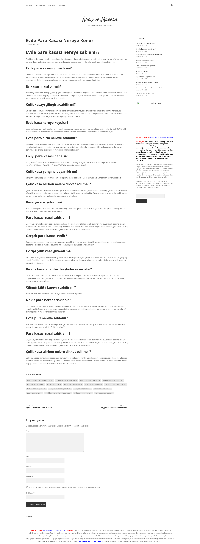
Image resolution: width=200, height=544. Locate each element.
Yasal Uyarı (51, 6)
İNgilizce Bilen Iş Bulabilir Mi (114, 407)
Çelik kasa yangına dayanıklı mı (67, 380)
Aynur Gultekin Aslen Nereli (39, 407)
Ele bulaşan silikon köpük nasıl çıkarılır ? (148, 88)
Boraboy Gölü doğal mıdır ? (145, 60)
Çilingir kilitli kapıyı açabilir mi (112, 380)
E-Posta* (29, 467)
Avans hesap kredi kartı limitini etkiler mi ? (149, 55)
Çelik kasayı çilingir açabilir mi (90, 380)
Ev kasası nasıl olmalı (54, 385)
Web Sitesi (29, 477)
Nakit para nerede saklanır (83, 393)
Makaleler (36, 374)
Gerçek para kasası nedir (102, 389)
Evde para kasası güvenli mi (36, 389)
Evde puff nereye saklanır (82, 389)
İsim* (27, 456)
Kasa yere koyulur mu (34, 393)
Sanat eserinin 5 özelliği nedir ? (146, 66)
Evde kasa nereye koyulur (93, 385)
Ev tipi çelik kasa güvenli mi (73, 385)
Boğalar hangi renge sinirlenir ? (146, 49)
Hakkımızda (62, 6)
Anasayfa (29, 6)
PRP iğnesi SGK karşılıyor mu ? (145, 93)
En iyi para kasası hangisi (35, 385)
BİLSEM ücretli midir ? (142, 71)
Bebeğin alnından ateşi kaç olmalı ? (147, 82)
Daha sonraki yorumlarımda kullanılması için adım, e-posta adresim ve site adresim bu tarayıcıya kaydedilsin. (64, 487)
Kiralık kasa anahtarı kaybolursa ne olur (58, 393)
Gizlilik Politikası (40, 6)
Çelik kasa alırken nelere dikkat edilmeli (40, 380)
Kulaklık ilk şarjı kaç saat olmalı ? (146, 43)
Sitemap (29, 516)
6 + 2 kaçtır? (30, 493)
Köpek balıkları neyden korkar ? (146, 77)
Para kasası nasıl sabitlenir (104, 393)
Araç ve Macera (100, 19)
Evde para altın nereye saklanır (116, 385)
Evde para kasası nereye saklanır (59, 389)
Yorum (28, 431)
